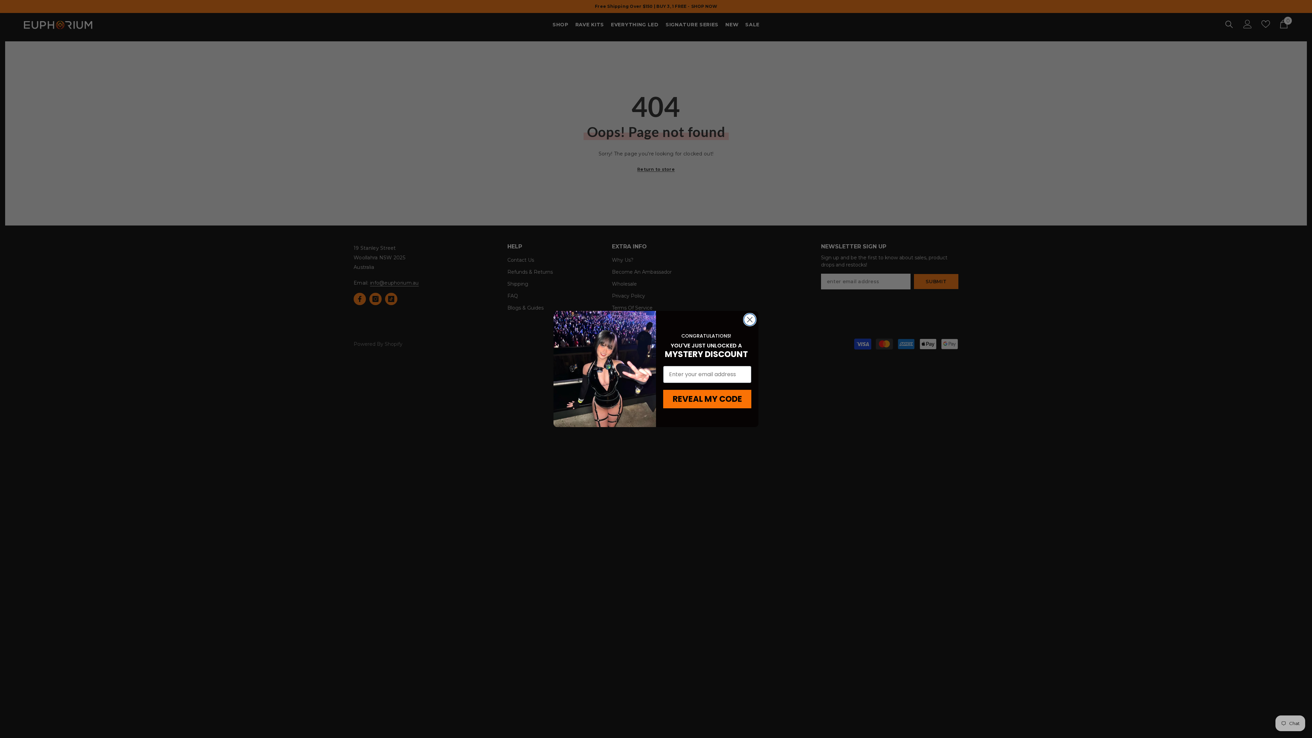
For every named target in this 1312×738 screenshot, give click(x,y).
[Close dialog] (750, 320)
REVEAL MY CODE (707, 399)
